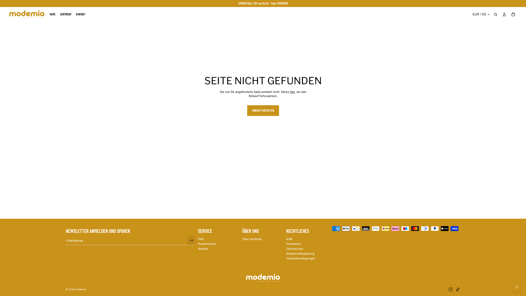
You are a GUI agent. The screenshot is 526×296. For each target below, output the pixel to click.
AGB (289, 239)
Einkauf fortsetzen (263, 110)
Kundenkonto (207, 244)
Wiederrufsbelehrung (300, 253)
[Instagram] (450, 289)
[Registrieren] (191, 240)
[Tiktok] (457, 289)
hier (292, 92)
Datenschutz (294, 248)
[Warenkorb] (513, 14)
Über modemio (252, 239)
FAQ (201, 239)
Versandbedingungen (300, 258)
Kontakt (203, 248)
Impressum (293, 244)
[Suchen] (495, 14)
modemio (80, 289)
